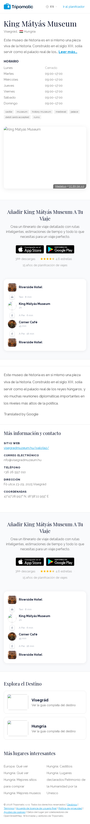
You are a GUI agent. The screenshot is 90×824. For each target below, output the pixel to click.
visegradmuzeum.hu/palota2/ (26, 448)
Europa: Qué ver (16, 766)
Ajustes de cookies (14, 812)
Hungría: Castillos (59, 766)
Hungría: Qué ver (16, 773)
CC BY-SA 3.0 (76, 186)
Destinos (72, 804)
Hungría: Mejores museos (22, 793)
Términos (9, 808)
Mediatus (60, 186)
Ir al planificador (74, 6)
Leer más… (68, 52)
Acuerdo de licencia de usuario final (36, 808)
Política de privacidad (70, 808)
